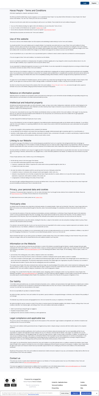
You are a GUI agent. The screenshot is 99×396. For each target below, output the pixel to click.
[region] (49, 393)
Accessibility (83, 385)
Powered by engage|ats (32, 379)
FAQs (81, 388)
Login (84, 3)
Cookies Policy (63, 85)
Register (94, 3)
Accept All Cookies (86, 393)
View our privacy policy (33, 394)
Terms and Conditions (57, 385)
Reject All (75, 393)
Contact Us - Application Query (59, 382)
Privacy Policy (55, 85)
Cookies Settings (65, 393)
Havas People (27, 381)
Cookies (82, 382)
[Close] (96, 393)
